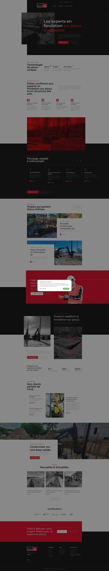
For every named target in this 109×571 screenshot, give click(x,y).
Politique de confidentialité (53, 286)
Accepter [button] (66, 288)
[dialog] (54, 285)
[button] (43, 288)
